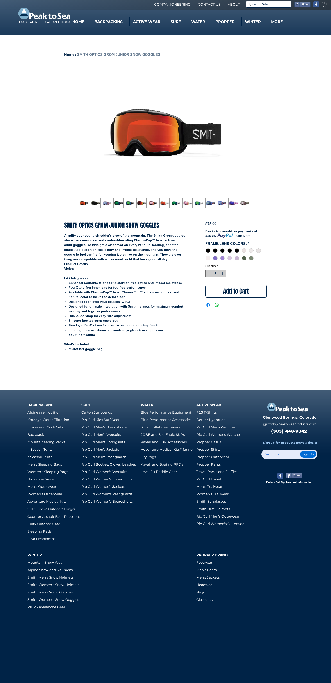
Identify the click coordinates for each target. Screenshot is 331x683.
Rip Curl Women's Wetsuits (104, 472)
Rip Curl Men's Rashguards (103, 457)
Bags (200, 592)
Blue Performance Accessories (166, 420)
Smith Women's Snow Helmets (53, 585)
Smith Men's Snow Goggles (50, 592)
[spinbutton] (215, 273)
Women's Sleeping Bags (47, 472)
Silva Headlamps (41, 539)
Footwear (204, 562)
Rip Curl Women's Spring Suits (106, 479)
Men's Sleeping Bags (44, 464)
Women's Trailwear (212, 494)
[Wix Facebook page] (316, 4)
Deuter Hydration (211, 420)
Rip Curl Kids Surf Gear (100, 420)
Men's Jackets (208, 577)
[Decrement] (208, 273)
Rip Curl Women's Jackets (103, 486)
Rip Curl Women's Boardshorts (107, 501)
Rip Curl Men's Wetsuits (101, 434)
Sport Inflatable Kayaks (160, 427)
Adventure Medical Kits (46, 501)
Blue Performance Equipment (166, 412)
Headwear (205, 585)
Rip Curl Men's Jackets (100, 449)
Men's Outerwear (41, 486)
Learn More (242, 235)
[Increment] (222, 273)
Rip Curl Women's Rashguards (106, 494)
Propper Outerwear (212, 457)
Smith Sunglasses (211, 501)
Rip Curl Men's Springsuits (103, 442)
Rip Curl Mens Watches (215, 427)
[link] (324, 4)
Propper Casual (209, 442)
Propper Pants (208, 464)
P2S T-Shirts (206, 412)
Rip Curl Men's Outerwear (218, 516)
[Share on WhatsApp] (217, 305)
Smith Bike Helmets (213, 509)
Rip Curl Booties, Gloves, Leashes (108, 464)
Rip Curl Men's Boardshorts (104, 427)
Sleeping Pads (39, 531)
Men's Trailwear (209, 486)
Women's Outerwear (44, 494)
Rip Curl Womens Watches (218, 434)
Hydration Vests (40, 479)
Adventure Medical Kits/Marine (167, 449)
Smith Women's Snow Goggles (53, 599)
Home (69, 55)
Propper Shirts (208, 449)
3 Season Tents (39, 457)
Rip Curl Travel (208, 479)
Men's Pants (206, 570)
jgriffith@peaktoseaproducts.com (289, 424)
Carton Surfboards (96, 412)
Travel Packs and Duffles (216, 472)
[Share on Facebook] (208, 305)
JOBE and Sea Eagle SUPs (163, 434)
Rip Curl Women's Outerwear (221, 524)
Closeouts (204, 599)
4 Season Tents (39, 449)
